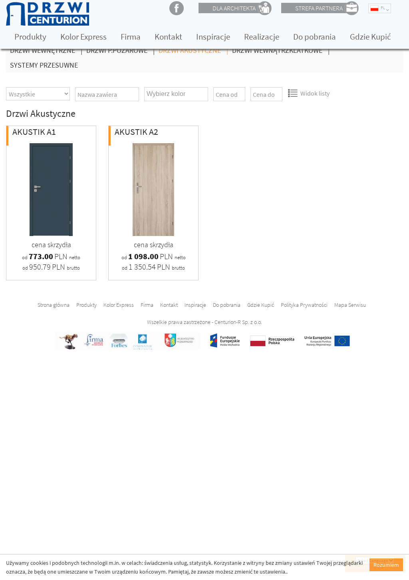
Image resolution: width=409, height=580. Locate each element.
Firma (131, 36)
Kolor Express (83, 36)
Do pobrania (314, 36)
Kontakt (168, 36)
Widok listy (315, 93)
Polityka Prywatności (304, 304)
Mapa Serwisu (350, 304)
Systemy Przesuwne (44, 65)
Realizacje (261, 36)
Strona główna (53, 304)
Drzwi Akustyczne (193, 50)
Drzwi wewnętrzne (46, 50)
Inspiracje (213, 36)
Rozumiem (386, 564)
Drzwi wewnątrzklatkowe (281, 50)
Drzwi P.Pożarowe (120, 50)
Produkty (30, 36)
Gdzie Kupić (370, 36)
